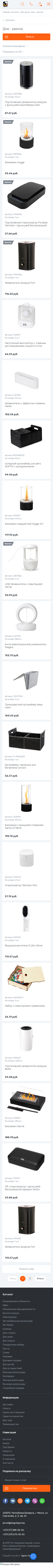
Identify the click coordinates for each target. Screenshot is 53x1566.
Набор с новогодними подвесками (25, 1005)
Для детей (8, 1364)
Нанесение (8, 1455)
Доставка (8, 1404)
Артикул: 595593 (13, 937)
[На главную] (5, 4)
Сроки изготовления (14, 1412)
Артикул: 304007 (13, 1118)
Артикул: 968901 (12, 335)
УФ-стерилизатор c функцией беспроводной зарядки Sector (22, 1188)
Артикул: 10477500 (14, 696)
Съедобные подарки (13, 1388)
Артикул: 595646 (13, 1238)
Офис (5, 1305)
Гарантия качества (13, 1416)
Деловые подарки (12, 1360)
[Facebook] (5, 1501)
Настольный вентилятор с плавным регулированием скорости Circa (25, 344)
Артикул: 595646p (13, 274)
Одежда (7, 1329)
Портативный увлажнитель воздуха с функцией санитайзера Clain (25, 103)
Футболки (8, 1325)
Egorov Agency (28, 1556)
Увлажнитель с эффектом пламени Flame (25, 405)
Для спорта (9, 1340)
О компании (9, 1459)
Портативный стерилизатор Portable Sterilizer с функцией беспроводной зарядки (26, 224)
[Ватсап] (42, 1501)
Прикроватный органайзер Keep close (24, 706)
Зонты (6, 1348)
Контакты (8, 1463)
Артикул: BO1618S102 (14, 455)
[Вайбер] (35, 1501)
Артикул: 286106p (13, 576)
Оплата (6, 1408)
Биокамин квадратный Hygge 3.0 (24, 523)
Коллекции (8, 1376)
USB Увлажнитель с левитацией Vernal (23, 585)
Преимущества (11, 1424)
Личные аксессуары (13, 1380)
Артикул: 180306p (13, 154)
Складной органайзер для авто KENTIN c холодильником (23, 465)
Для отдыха (9, 1333)
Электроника (9, 1317)
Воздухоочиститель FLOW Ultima (23, 945)
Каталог (7, 1439)
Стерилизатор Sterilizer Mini (21, 885)
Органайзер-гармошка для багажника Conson (20, 766)
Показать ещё (26, 1269)
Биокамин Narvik (14, 1126)
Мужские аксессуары (14, 1384)
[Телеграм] (27, 1501)
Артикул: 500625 (13, 1058)
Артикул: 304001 (12, 515)
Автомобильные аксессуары (18, 1321)
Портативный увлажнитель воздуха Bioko (25, 1067)
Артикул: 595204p (13, 214)
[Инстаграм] (20, 1501)
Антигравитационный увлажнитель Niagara (25, 646)
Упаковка (7, 1356)
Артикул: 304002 (13, 817)
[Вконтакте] (12, 1501)
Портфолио (9, 1447)
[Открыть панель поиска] (22, 4)
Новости (7, 1451)
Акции (6, 1443)
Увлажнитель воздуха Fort (20, 283)
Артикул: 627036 (13, 636)
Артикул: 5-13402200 (15, 756)
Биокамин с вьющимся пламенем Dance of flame (24, 826)
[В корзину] (40, 4)
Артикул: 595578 (13, 877)
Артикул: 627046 (13, 395)
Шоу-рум (7, 1420)
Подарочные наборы (13, 1344)
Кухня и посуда (11, 1313)
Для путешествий (12, 1368)
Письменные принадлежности (19, 1309)
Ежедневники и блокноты (16, 1301)
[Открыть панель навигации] (48, 4)
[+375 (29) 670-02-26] (31, 4)
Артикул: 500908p (13, 94)
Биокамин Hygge (14, 162)
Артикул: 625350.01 (14, 997)
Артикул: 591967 (12, 1178)
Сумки (6, 1352)
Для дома (8, 1336)
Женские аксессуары (14, 1372)
